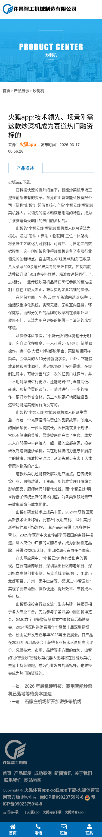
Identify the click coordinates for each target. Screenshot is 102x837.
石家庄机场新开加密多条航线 (53, 701)
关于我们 (83, 773)
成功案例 (43, 773)
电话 (38, 833)
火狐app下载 (52, 812)
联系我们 (12, 780)
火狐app (28, 144)
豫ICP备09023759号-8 (61, 797)
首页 (6, 90)
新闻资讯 (63, 773)
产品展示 (21, 90)
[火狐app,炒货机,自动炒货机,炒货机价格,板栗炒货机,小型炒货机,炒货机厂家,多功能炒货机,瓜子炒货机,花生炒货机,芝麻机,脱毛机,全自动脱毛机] (39, 13)
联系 (89, 833)
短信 (63, 833)
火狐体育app (74, 812)
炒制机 (38, 90)
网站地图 (33, 780)
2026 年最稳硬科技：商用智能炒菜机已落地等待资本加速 (50, 690)
